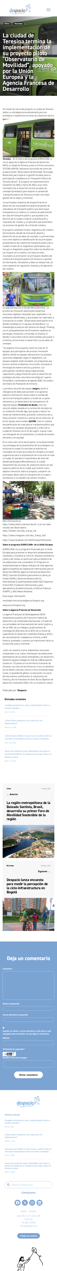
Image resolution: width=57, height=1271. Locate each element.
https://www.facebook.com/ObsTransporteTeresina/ (27, 540)
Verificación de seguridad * (14, 1049)
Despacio (22, 690)
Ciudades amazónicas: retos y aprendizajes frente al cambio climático (27, 1121)
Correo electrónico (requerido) (15, 1015)
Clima (7, 23)
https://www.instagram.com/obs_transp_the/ (24, 535)
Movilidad (18, 23)
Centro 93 (28, 1219)
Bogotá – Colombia (28, 1211)
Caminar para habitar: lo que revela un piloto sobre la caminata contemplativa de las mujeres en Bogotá (28, 1150)
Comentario (7, 968)
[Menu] (48, 10)
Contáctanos (28, 1192)
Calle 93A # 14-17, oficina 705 (28, 1216)
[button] (18, 1203)
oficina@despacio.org (28, 1226)
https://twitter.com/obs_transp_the (19, 530)
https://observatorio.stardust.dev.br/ (20, 524)
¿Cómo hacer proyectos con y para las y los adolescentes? (23, 1135)
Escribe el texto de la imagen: (15, 1057)
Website (6, 1038)
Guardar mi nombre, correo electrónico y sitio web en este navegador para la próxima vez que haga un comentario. (27, 1032)
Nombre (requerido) (11, 1003)
